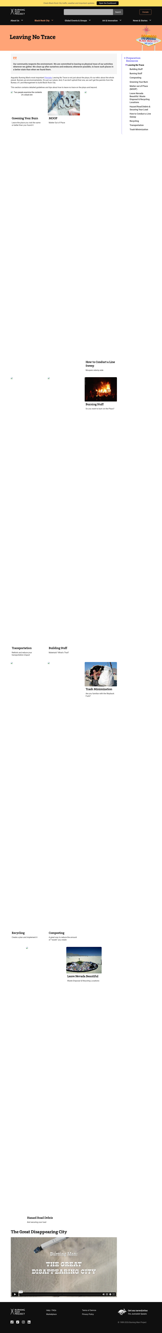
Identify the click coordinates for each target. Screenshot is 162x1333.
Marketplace (51, 1314)
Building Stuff (136, 69)
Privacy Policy (88, 1314)
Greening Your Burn (139, 82)
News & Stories (140, 20)
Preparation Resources (133, 59)
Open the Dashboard (107, 3)
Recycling (134, 121)
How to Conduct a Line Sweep (140, 115)
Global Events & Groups (76, 20)
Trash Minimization (139, 129)
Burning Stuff (136, 73)
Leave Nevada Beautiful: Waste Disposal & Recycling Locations (140, 98)
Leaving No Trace (135, 65)
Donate (145, 12)
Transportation (137, 125)
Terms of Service (89, 1310)
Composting (135, 77)
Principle (48, 77)
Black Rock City (42, 20)
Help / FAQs (51, 1310)
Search (118, 12)
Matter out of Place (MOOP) (139, 87)
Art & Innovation (110, 20)
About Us (15, 20)
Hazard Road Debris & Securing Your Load (140, 108)
